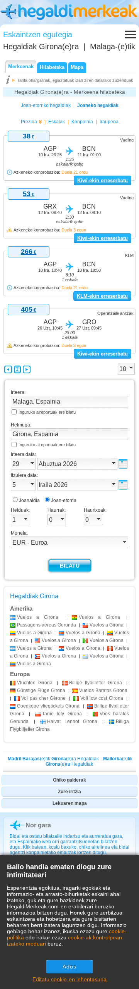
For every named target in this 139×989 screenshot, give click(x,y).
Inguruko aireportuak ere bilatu (47, 412)
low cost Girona (101, 698)
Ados (69, 966)
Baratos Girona (103, 690)
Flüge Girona (41, 690)
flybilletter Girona (95, 682)
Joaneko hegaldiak (98, 105)
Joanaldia (29, 500)
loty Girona (62, 713)
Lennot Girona (72, 721)
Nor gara (38, 825)
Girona (35, 682)
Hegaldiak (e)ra (41, 46)
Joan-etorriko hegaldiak (46, 105)
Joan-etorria (63, 500)
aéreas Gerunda (46, 625)
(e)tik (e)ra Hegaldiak (53, 758)
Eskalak (56, 121)
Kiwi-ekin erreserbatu (102, 180)
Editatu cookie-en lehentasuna (69, 979)
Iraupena (109, 121)
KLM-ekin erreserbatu (102, 296)
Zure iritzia (69, 791)
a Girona (37, 617)
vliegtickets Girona (48, 706)
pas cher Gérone (43, 698)
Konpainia (82, 121)
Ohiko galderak (69, 780)
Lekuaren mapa (70, 803)
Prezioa (29, 121)
